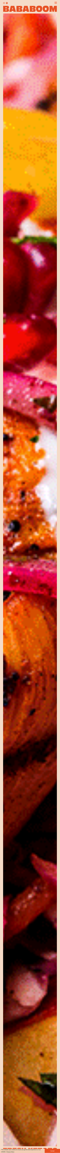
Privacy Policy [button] (10, 1151)
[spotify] (7, 3)
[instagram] (4, 3)
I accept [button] (52, 1151)
